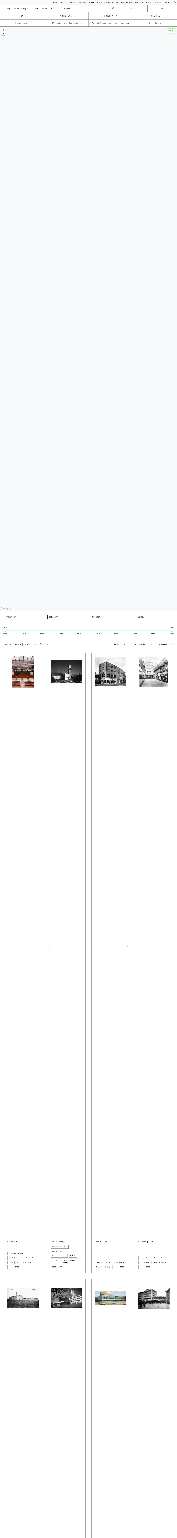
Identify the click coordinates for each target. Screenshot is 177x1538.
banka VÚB (12, 1242)
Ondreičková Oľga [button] (59, 1247)
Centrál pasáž (145, 1242)
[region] (88, 319)
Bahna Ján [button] (30, 1258)
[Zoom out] (3, 34)
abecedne (163, 644)
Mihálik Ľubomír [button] (16, 1258)
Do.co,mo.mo (22, 23)
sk (131, 8)
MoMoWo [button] (73, 1256)
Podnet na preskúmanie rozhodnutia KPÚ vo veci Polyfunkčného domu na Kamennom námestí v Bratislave (86, 2)
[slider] (5, 631)
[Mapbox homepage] (6, 608)
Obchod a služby (13, 644)
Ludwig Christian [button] (103, 1262)
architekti (66, 15)
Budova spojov (58, 1242)
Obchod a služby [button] (24, 1262)
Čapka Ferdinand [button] (16, 1253)
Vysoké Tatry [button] (58, 1251)
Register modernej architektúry (29, 8)
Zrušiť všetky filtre (36, 644)
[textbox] (24, 617)
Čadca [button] (11, 1262)
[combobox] (86, 8)
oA (22, 15)
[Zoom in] (3, 30)
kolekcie (155, 15)
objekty (108, 15)
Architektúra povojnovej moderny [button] (66, 1261)
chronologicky (140, 644)
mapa (171, 31)
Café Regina (101, 1242)
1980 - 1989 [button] (14, 1267)
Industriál (155, 23)
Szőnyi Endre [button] (145, 1258)
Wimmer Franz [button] (160, 1258)
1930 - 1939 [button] (119, 1267)
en (162, 8)
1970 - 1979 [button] (57, 1267)
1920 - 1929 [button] (145, 1267)
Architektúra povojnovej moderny (110, 23)
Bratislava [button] (119, 1262)
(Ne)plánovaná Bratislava (66, 23)
